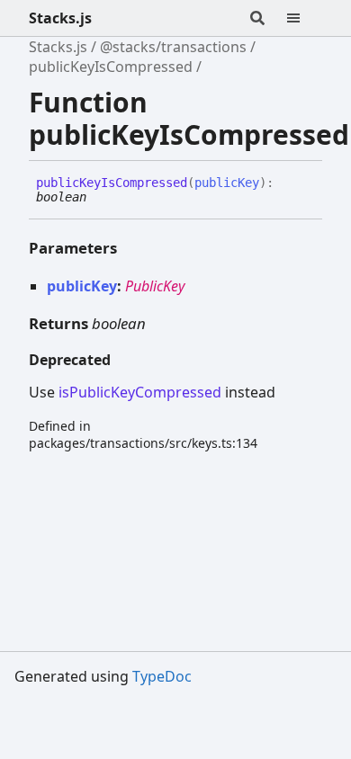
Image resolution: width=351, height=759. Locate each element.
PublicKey (154, 286)
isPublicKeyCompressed (139, 392)
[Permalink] (100, 198)
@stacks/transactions (173, 47)
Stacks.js (60, 18)
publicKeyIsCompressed (111, 66)
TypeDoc (162, 676)
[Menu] (304, 18)
